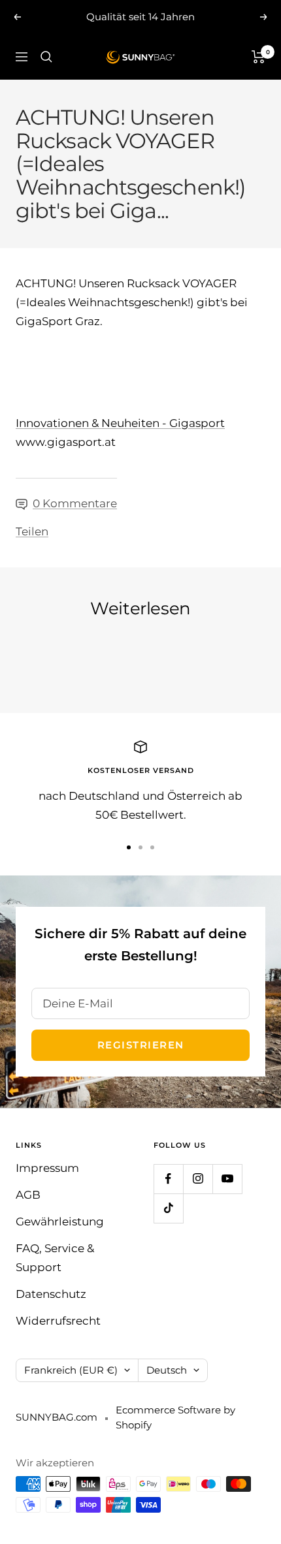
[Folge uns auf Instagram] (197, 1178)
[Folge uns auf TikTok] (168, 1208)
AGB (28, 1194)
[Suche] (46, 57)
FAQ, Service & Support (55, 1258)
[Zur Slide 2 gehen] (140, 847)
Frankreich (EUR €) (71, 1370)
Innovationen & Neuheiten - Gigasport (120, 423)
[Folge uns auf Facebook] (168, 1178)
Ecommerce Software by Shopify (175, 1417)
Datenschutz (51, 1293)
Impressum (47, 1167)
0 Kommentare (75, 503)
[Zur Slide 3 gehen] (152, 847)
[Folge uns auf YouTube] (227, 1178)
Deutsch (166, 1370)
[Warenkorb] (258, 56)
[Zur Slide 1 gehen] (129, 847)
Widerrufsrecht (58, 1320)
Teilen (32, 531)
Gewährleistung (60, 1221)
